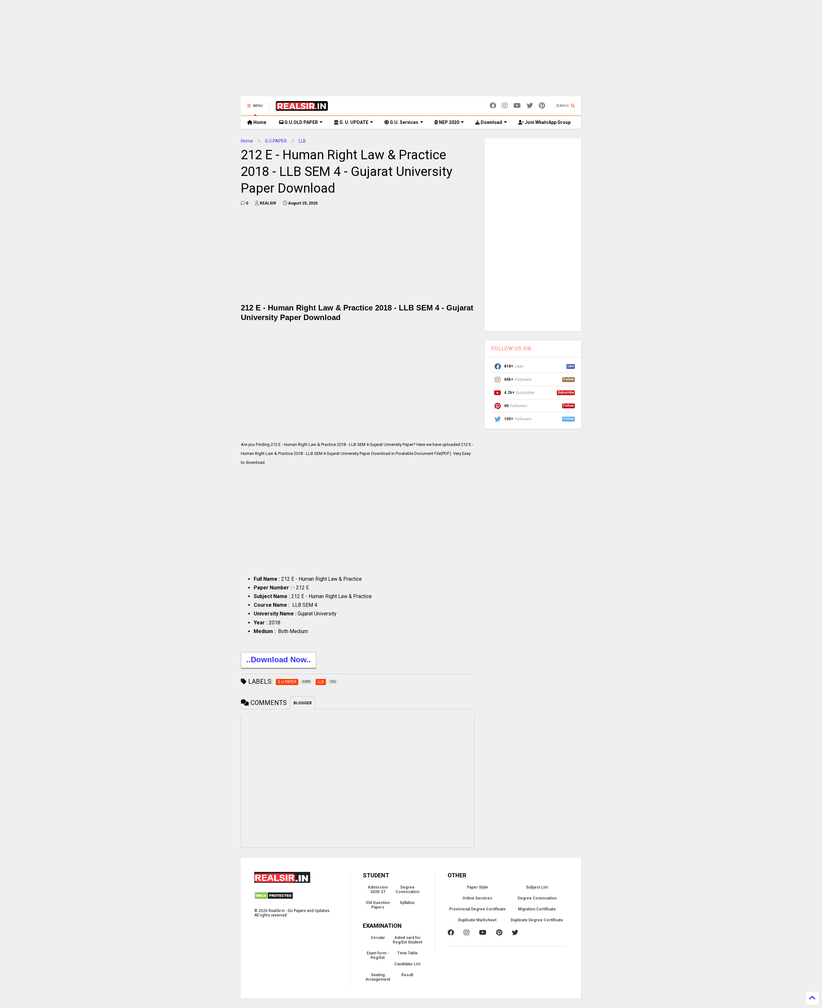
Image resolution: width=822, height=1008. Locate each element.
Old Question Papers (378, 904)
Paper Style (477, 887)
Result (407, 975)
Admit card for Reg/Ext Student (407, 939)
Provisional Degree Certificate (477, 909)
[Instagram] (505, 106)
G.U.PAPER (276, 140)
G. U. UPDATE (353, 122)
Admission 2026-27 (378, 889)
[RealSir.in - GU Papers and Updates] (302, 108)
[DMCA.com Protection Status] (273, 898)
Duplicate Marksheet (477, 920)
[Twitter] (530, 106)
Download (491, 122)
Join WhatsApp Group (547, 122)
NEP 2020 (448, 122)
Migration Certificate (537, 909)
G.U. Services (403, 122)
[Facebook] (493, 106)
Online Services (477, 898)
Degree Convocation (407, 889)
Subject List (537, 887)
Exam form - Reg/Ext (378, 955)
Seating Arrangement (377, 977)
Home (259, 122)
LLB (302, 140)
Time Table (407, 953)
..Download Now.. (278, 659)
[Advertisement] (411, 51)
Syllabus (407, 902)
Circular (378, 937)
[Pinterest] (542, 106)
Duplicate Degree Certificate (537, 920)
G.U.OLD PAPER (301, 122)
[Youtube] (517, 106)
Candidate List (407, 964)
